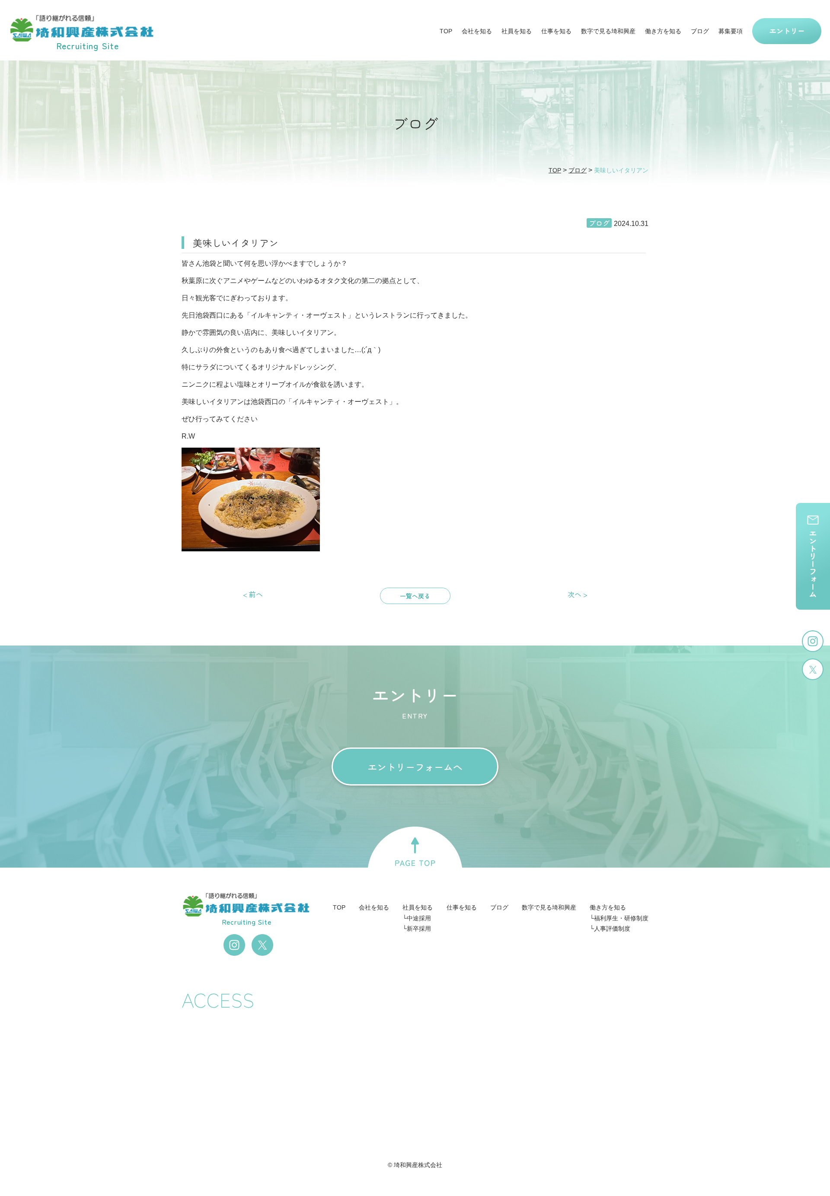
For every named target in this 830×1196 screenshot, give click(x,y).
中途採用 (419, 918)
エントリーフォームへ (415, 766)
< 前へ (253, 594)
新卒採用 (419, 928)
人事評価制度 (612, 928)
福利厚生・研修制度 (621, 918)
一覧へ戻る (415, 596)
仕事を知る (556, 31)
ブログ (700, 31)
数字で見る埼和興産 (608, 31)
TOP (446, 31)
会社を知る (477, 31)
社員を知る (516, 31)
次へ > (577, 594)
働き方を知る (663, 31)
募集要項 (730, 31)
